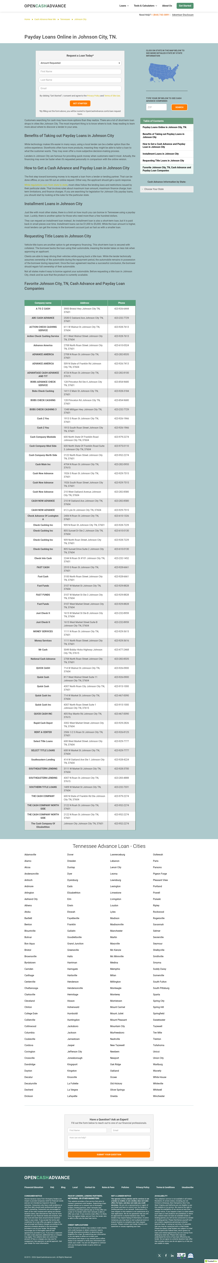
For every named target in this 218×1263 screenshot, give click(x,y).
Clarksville (29, 994)
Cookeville (29, 1039)
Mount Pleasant (118, 1019)
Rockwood (158, 911)
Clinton (28, 1007)
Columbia (29, 1032)
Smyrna (157, 962)
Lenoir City (115, 867)
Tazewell (157, 1026)
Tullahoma (158, 1045)
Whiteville (158, 1083)
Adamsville (30, 854)
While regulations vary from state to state (45, 185)
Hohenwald (73, 1007)
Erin (69, 899)
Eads (70, 886)
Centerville (29, 981)
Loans (123, 5)
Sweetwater (159, 1019)
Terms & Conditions (165, 1187)
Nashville (115, 1039)
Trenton (157, 1039)
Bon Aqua (29, 943)
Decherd (28, 1089)
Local (75, 1187)
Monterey (115, 994)
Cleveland (29, 1000)
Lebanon (114, 861)
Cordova (28, 1045)
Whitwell (157, 1089)
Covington (29, 1051)
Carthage (29, 975)
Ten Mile (157, 1032)
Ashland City (31, 899)
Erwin (70, 905)
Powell (156, 892)
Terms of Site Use (112, 96)
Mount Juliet (116, 1013)
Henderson (73, 981)
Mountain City (117, 1026)
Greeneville (73, 950)
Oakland (114, 1070)
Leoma (113, 873)
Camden (28, 969)
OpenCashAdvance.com (46, 1257)
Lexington (115, 886)
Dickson (28, 1096)
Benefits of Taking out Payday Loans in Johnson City (163, 136)
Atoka (27, 911)
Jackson (71, 1032)
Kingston (72, 1070)
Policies (125, 1187)
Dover (70, 854)
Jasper (70, 1045)
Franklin (71, 924)
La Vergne (72, 1089)
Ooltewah (158, 854)
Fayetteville (73, 918)
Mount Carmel (117, 1007)
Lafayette (72, 1096)
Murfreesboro (117, 1032)
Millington (115, 981)
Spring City (158, 1000)
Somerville (158, 975)
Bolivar (28, 937)
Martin (113, 937)
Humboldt (72, 1013)
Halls (70, 956)
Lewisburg (115, 880)
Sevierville (158, 937)
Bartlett (28, 918)
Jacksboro (72, 1026)
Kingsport (72, 1064)
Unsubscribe (188, 1187)
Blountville (29, 930)
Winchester (159, 1096)
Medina (114, 962)
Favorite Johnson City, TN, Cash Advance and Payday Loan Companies (167, 169)
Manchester (116, 930)
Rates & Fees (108, 1187)
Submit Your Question (109, 1154)
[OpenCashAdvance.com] (45, 5)
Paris (155, 861)
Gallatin (71, 930)
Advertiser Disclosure (183, 15)
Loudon (114, 905)
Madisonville (117, 924)
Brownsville (30, 956)
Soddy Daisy (159, 969)
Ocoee (113, 1077)
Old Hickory (116, 1083)
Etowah (71, 911)
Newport (114, 1058)
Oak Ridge (115, 1064)
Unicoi (156, 1051)
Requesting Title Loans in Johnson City (163, 160)
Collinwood (30, 1026)
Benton (28, 924)
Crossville (29, 1058)
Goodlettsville (74, 937)
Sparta (156, 994)
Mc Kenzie (115, 950)
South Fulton (160, 981)
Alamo (27, 861)
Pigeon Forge (160, 873)
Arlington (29, 892)
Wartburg (158, 1064)
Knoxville (72, 1077)
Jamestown (73, 1039)
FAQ (52, 1187)
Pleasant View (160, 880)
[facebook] (166, 1255)
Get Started (185, 5)
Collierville (29, 1019)
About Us (167, 5)
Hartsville (72, 975)
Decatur (28, 1077)
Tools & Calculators (144, 5)
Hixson (71, 1000)
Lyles (113, 911)
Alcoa (27, 867)
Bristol (27, 950)
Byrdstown (30, 962)
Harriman (72, 962)
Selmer (156, 930)
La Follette (72, 1083)
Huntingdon (73, 1019)
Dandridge (29, 1064)
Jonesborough (74, 1058)
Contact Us (90, 1187)
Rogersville (158, 918)
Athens (28, 905)
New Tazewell (117, 1045)
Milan (113, 975)
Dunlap (71, 867)
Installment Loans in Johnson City (161, 153)
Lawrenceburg (117, 854)
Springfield (158, 1013)
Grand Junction (75, 943)
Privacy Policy (93, 96)
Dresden (71, 861)
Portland (157, 886)
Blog (63, 1187)
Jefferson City (74, 1051)
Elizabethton (73, 892)
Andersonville (31, 873)
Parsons (157, 867)
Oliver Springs (117, 1089)
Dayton (28, 1070)
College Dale (31, 1013)
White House (159, 1077)
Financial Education (33, 1187)
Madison (114, 918)
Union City (158, 1058)
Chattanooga (31, 988)
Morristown (116, 1000)
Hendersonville (75, 988)
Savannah (158, 924)
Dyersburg (72, 880)
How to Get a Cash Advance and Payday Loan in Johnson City (164, 146)
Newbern (114, 1051)
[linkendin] (172, 1255)
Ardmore (28, 886)
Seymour (157, 943)
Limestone (115, 892)
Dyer (69, 873)
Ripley (156, 905)
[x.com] (159, 1255)
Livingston (115, 899)
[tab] (167, 189)
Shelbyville (158, 950)
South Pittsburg (161, 988)
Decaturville (30, 1083)
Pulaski (157, 899)
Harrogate (72, 969)
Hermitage (72, 994)
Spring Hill (158, 1007)
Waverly (157, 1070)
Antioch (28, 880)
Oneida (114, 1096)
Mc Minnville (117, 956)
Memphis (115, 969)
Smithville (158, 956)
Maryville (115, 943)
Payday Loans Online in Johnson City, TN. (165, 127)
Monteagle (115, 988)
